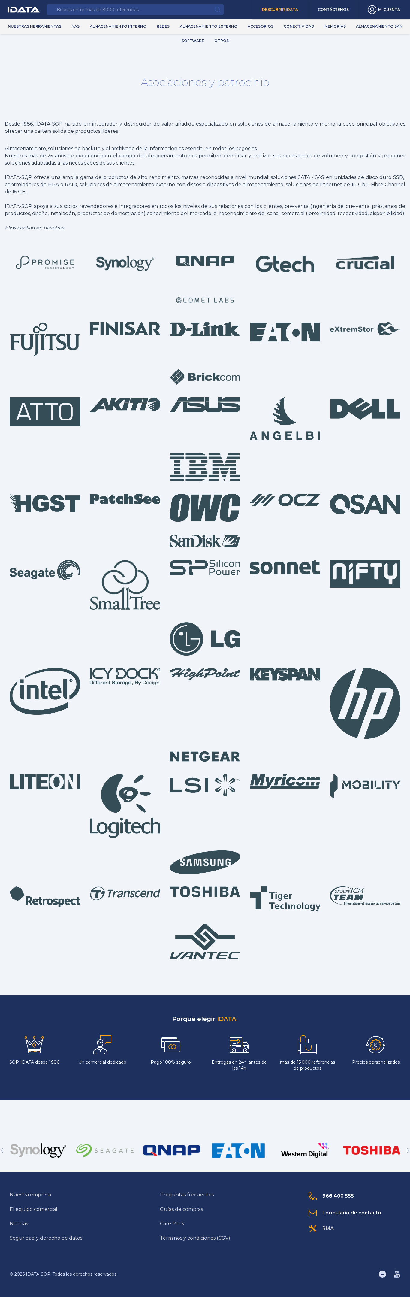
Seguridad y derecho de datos (46, 1238)
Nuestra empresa (30, 1195)
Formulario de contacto (351, 1213)
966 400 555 (338, 1196)
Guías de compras (181, 1209)
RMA (328, 1228)
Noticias (19, 1223)
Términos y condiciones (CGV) (195, 1238)
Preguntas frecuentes (187, 1195)
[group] (38, 1150)
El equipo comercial (33, 1209)
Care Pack (172, 1223)
